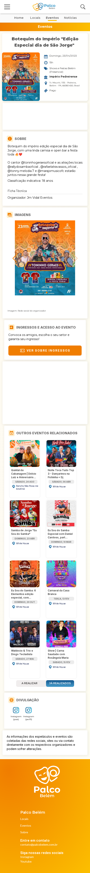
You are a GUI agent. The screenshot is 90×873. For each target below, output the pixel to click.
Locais (24, 819)
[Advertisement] (45, 116)
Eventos (25, 825)
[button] (43, 292)
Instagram (27, 857)
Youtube (26, 861)
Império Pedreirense (63, 76)
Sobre (24, 832)
